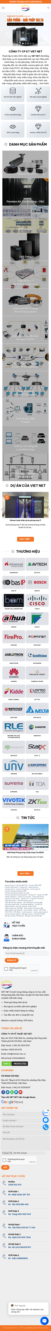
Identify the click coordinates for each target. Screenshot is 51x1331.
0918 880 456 (22, 1204)
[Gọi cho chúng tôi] (12, 1092)
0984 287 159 (23, 1194)
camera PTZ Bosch (37, 898)
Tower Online (27, 910)
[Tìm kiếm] (48, 7)
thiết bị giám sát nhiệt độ (13, 910)
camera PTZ (25, 898)
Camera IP (32, 895)
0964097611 (25, 1247)
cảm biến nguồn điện (12, 904)
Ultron (36, 910)
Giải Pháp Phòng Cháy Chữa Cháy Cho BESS (25, 853)
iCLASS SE (38, 904)
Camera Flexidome (22, 889)
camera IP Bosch (11, 897)
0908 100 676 (15, 1049)
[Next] (49, 514)
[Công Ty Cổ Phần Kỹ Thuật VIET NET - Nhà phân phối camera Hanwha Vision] (25, 8)
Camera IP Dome (38, 897)
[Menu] (3, 8)
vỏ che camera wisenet (13, 914)
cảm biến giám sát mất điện (32, 902)
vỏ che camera (26, 912)
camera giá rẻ (35, 889)
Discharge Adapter (27, 904)
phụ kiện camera (21, 906)
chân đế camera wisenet (13, 902)
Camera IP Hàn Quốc (12, 898)
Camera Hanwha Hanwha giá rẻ (16, 895)
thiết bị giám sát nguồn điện (33, 908)
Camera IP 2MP (42, 895)
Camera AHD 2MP (35, 885)
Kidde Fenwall (10, 906)
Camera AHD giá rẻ (12, 887)
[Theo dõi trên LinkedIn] (16, 1092)
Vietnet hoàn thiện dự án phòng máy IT (25, 520)
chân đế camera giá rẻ (25, 900)
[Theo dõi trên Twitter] (8, 1092)
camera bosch (33, 887)
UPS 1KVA (42, 910)
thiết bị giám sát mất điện (14, 908)
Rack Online (32, 906)
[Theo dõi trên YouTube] (20, 1092)
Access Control (10, 885)
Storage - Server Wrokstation (25, 475)
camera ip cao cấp (24, 897)
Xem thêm (44, 83)
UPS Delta (16, 912)
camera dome (10, 889)
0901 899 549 (24, 1214)
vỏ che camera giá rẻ (40, 912)
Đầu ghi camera (27, 914)
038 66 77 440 (28, 1227)
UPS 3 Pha (8, 912)
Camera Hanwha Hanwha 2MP (15, 891)
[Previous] (1, 514)
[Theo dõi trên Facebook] (3, 1092)
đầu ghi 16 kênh (39, 914)
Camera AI (23, 887)
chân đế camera (10, 900)
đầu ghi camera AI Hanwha (14, 916)
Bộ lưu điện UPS (22, 885)
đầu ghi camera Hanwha (33, 916)
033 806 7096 (24, 1237)
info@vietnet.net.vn (16, 1054)
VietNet (34, 115)
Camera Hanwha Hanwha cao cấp (17, 893)
